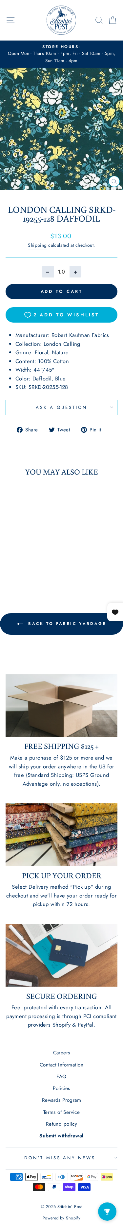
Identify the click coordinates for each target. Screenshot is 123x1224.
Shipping (37, 245)
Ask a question (61, 407)
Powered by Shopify (61, 1218)
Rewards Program (61, 1100)
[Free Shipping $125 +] (61, 705)
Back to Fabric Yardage (66, 623)
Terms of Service (61, 1112)
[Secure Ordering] (61, 955)
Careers (61, 1052)
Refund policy (61, 1124)
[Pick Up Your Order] (61, 834)
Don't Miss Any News (60, 1158)
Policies (61, 1088)
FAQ (61, 1076)
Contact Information (61, 1064)
